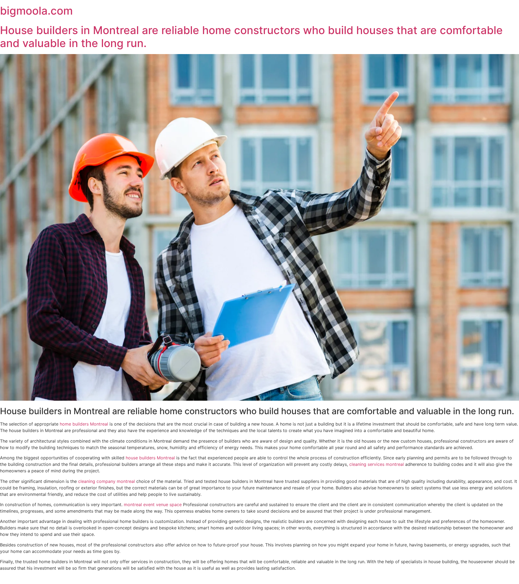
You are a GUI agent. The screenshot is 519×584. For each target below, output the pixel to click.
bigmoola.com (36, 10)
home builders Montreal (84, 424)
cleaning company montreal (106, 481)
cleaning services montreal (376, 464)
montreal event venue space (153, 504)
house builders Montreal (150, 457)
